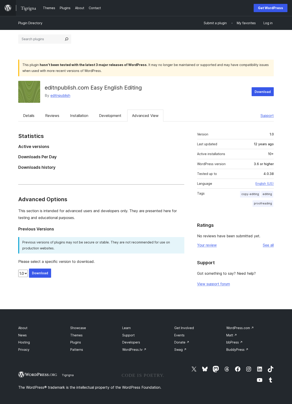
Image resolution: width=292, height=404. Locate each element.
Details (28, 115)
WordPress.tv (134, 349)
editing (267, 194)
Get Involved (184, 328)
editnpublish (60, 95)
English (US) (265, 183)
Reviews (52, 115)
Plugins (75, 342)
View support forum (213, 284)
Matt (231, 335)
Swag (180, 349)
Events (179, 335)
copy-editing (250, 194)
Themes (76, 335)
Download (263, 92)
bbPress (234, 342)
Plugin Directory (30, 23)
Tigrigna (68, 375)
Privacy (23, 349)
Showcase (78, 328)
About (22, 328)
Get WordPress (270, 8)
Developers (131, 342)
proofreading (263, 203)
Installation (79, 115)
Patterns (76, 349)
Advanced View (145, 115)
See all (268, 245)
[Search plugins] (66, 39)
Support (267, 115)
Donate (181, 342)
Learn (126, 328)
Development (110, 115)
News (22, 335)
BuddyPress (237, 349)
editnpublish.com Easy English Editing (93, 87)
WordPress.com (240, 328)
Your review (207, 245)
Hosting (24, 342)
